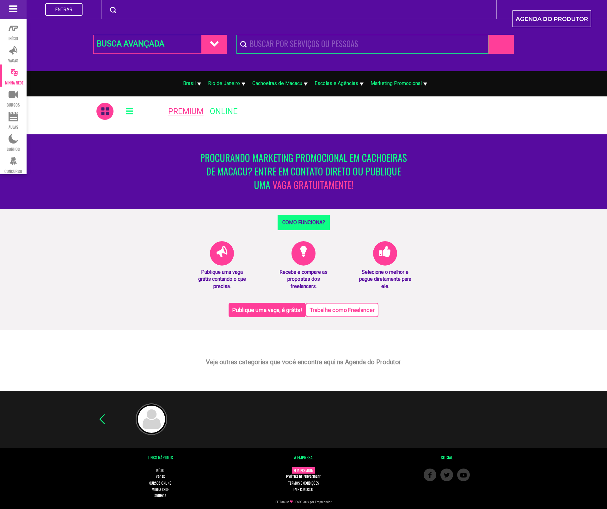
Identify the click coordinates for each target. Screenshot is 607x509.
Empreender (323, 502)
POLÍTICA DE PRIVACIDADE (303, 476)
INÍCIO (160, 470)
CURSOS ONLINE (160, 483)
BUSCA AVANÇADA (130, 43)
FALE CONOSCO (303, 489)
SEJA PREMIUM (303, 470)
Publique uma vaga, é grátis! (267, 310)
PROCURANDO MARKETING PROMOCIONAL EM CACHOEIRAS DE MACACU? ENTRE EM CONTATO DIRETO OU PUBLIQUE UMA (303, 171)
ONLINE (223, 111)
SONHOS (160, 495)
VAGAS (160, 476)
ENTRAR (63, 9)
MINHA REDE (160, 489)
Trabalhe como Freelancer (342, 310)
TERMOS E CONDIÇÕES (303, 483)
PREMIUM (186, 111)
